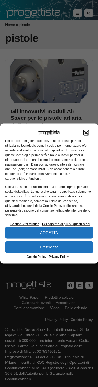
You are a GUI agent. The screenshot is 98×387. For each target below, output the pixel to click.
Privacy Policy (59, 256)
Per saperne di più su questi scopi (66, 224)
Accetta (49, 232)
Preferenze (49, 247)
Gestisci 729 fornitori (24, 224)
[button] (86, 132)
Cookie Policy (36, 256)
